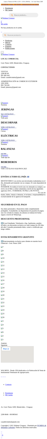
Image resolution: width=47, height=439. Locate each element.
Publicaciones (10, 48)
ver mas (4, 153)
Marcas (7, 42)
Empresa (8, 46)
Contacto (8, 44)
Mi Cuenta (9, 10)
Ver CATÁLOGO (7, 114)
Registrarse (9, 8)
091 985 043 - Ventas (7, 4)
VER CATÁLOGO (8, 127)
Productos (8, 40)
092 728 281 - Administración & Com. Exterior (26, 4)
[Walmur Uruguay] (8, 18)
